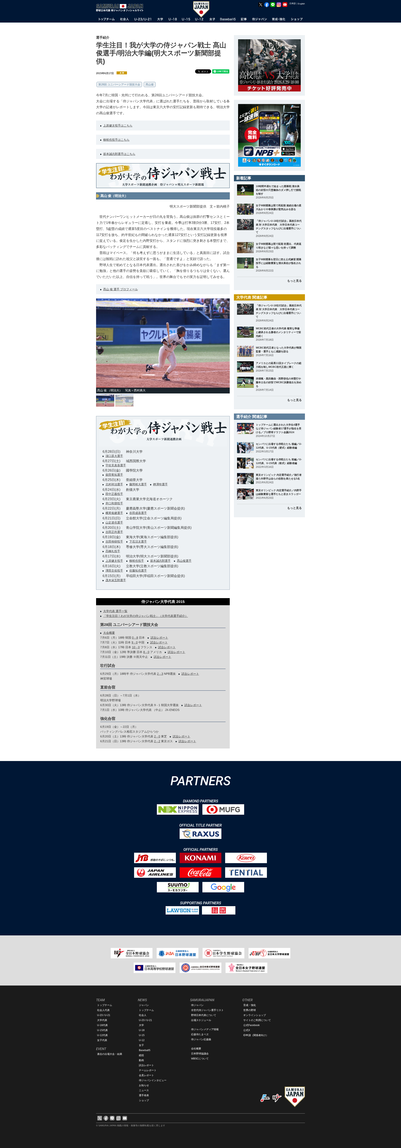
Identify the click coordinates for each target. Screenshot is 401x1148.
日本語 (292, 3)
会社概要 (196, 1048)
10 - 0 (136, 647)
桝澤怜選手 (160, 484)
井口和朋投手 (114, 503)
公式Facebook (251, 1025)
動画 (141, 1060)
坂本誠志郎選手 (160, 560)
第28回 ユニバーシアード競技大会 (119, 84)
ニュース (144, 1090)
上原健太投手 (114, 560)
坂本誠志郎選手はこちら (119, 154)
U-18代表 (102, 1025)
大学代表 (102, 1020)
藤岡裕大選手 (138, 484)
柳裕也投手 (136, 560)
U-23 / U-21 (103, 1015)
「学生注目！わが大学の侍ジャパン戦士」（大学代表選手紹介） (145, 616)
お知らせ (144, 1085)
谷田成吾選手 (138, 513)
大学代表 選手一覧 (115, 611)
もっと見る (294, 280)
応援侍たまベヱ (200, 1034)
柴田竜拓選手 (114, 474)
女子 (141, 1045)
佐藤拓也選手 (138, 570)
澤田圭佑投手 (114, 570)
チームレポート (147, 1070)
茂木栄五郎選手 (115, 580)
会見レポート (146, 1075)
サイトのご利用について (257, 1020)
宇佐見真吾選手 (115, 465)
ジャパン (144, 1005)
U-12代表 (102, 1035)
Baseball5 (144, 1050)
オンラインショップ (254, 1015)
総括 (141, 1055)
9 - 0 (135, 642)
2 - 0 (157, 736)
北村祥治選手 (114, 484)
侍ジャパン (197, 1005)
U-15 (142, 1035)
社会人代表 (103, 1010)
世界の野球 (249, 1010)
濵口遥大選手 (114, 456)
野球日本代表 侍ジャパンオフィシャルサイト (121, 8)
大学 (141, 1025)
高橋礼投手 (112, 551)
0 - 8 (135, 637)
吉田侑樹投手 (114, 541)
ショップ (144, 1100)
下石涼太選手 (138, 541)
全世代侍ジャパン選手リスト (207, 1010)
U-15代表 (102, 1030)
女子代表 (102, 1040)
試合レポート (159, 637)
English (301, 4)
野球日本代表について (203, 1015)
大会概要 (109, 632)
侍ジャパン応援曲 (201, 1039)
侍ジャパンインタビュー (152, 1080)
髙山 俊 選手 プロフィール (120, 289)
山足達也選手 (114, 522)
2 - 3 (160, 673)
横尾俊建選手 (114, 513)
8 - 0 (146, 652)
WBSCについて (200, 1058)
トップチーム (104, 1005)
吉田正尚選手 (114, 532)
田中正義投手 (114, 494)
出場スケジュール (201, 1020)
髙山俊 (150, 84)
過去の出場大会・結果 (109, 1054)
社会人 (142, 1015)
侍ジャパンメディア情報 (205, 1029)
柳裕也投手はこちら (116, 139)
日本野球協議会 (200, 1053)
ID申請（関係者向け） (255, 1035)
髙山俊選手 (184, 560)
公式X (246, 1030)
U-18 (142, 1030)
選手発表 (144, 1095)
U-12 (142, 1040)
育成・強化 (249, 1005)
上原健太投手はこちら (117, 125)
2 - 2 (157, 741)
